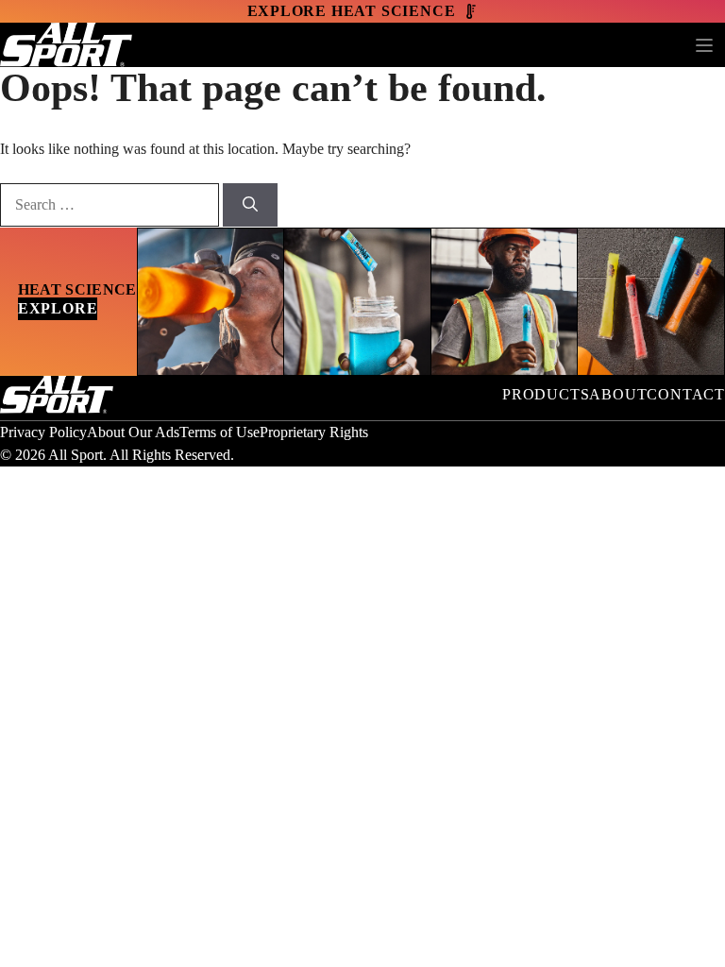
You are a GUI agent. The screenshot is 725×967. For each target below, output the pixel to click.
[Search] (250, 205)
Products (545, 394)
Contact (686, 394)
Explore (58, 308)
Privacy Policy (43, 432)
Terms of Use (219, 432)
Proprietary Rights (314, 432)
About (618, 394)
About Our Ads (133, 432)
